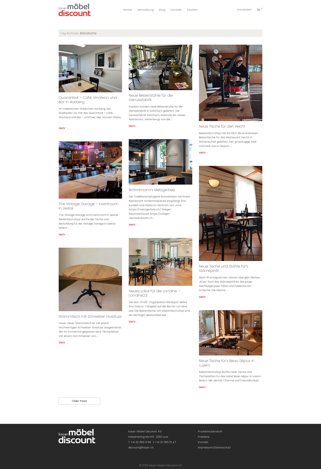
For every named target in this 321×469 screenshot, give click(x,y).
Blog (162, 10)
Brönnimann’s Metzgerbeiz (152, 189)
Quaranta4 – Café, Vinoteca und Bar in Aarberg (88, 100)
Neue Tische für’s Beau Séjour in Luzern (226, 363)
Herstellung (145, 10)
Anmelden (244, 10)
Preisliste (203, 437)
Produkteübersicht (210, 431)
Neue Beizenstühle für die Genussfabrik (151, 97)
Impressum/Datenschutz (214, 447)
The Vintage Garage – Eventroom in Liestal (88, 206)
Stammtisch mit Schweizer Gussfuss (90, 316)
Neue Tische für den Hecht (222, 126)
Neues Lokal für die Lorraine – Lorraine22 (154, 293)
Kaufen (192, 10)
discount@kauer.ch (140, 447)
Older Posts (79, 401)
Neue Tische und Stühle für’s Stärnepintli (223, 268)
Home (127, 10)
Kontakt (176, 10)
